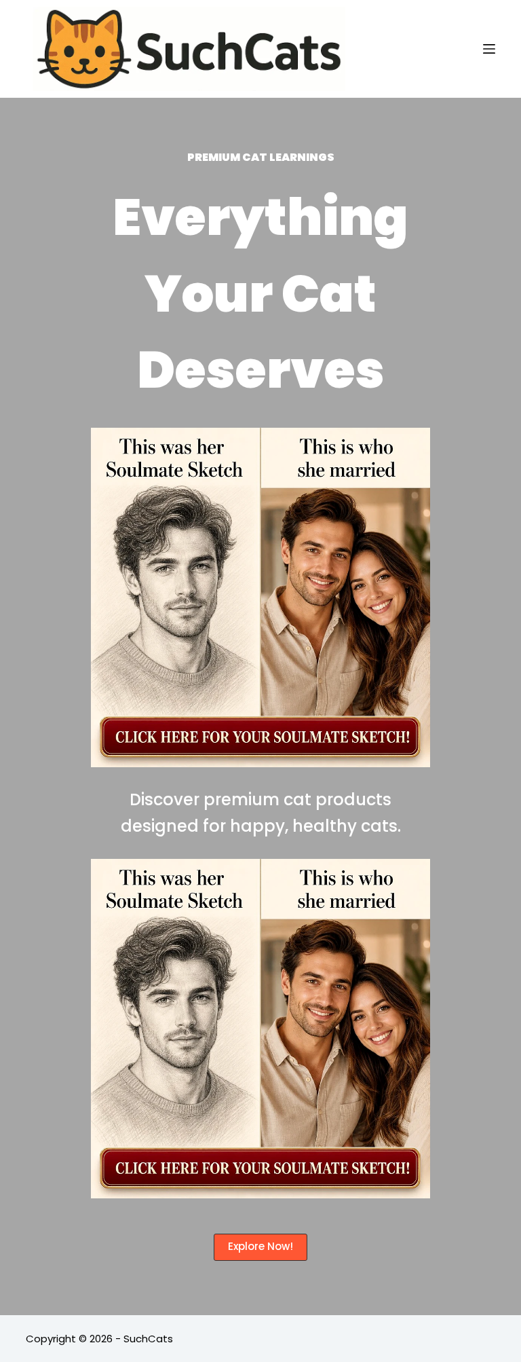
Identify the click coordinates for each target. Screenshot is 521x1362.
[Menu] (489, 49)
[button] (260, 1247)
